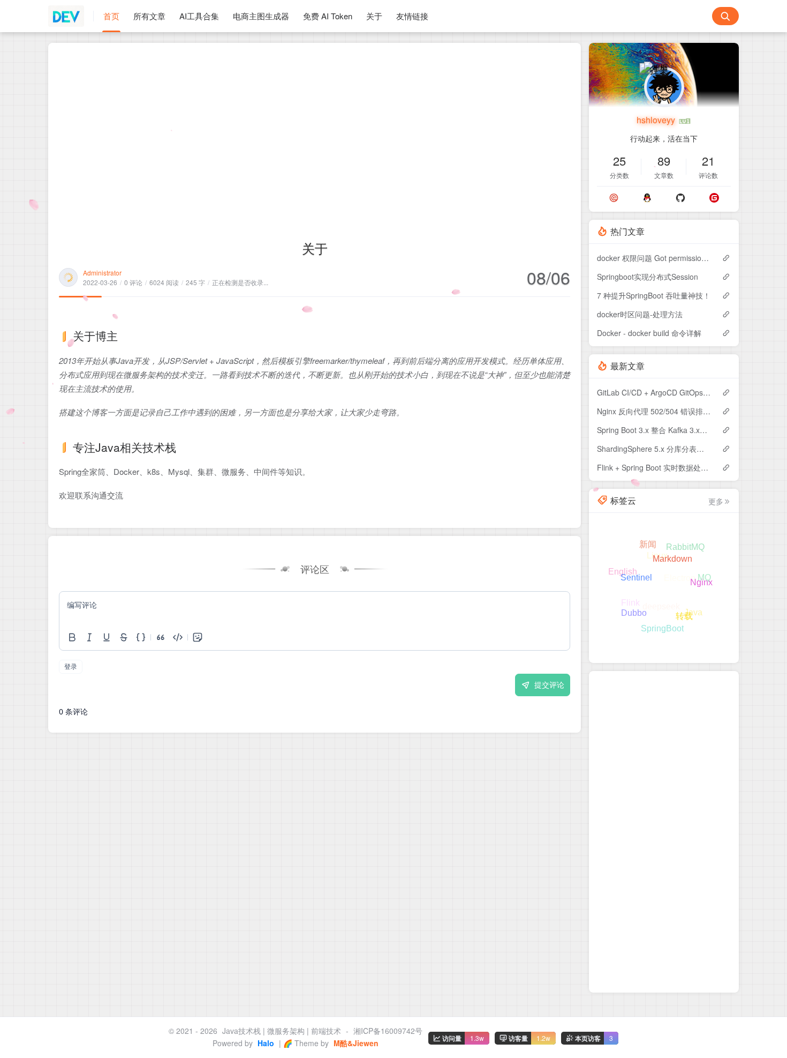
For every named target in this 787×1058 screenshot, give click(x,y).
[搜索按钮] (725, 16)
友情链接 (412, 15)
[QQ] (647, 197)
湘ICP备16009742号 (387, 1030)
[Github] (680, 197)
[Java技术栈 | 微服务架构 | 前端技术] (71, 16)
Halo (264, 1043)
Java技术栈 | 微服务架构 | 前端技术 (281, 1030)
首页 (111, 15)
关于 (374, 15)
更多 (715, 501)
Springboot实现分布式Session (647, 276)
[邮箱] (614, 197)
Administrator (102, 272)
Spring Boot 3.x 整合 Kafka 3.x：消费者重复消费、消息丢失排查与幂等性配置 (654, 429)
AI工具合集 (199, 15)
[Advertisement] (314, 134)
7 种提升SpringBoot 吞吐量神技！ (653, 295)
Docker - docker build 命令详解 (649, 332)
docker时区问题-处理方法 (640, 314)
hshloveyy (657, 120)
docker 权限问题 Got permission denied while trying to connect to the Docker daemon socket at (654, 257)
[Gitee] (714, 198)
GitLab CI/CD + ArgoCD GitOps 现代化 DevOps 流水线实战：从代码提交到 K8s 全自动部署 (654, 392)
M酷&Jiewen (355, 1043)
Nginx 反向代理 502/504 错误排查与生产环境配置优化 (654, 411)
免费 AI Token (327, 15)
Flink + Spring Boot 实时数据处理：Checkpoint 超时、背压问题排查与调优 (654, 467)
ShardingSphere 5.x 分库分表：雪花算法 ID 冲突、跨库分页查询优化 (654, 448)
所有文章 (149, 15)
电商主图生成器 (261, 15)
